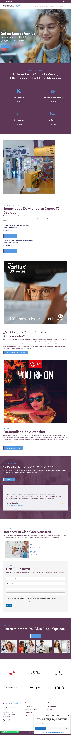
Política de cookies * (24, 601)
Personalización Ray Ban (42, 6)
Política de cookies (43, 732)
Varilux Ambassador (31, 6)
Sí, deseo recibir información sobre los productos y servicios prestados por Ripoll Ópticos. (34, 598)
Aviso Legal (61, 732)
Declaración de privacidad (53, 732)
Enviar (9, 605)
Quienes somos (62, 6)
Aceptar (40, 728)
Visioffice (27, 715)
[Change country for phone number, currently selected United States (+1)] (7, 583)
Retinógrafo (28, 712)
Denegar (52, 728)
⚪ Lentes (50, 6)
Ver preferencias (63, 728)
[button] (68, 715)
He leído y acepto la (19, 601)
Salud (56, 6)
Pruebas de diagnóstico (31, 709)
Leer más (57, 598)
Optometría (28, 706)
